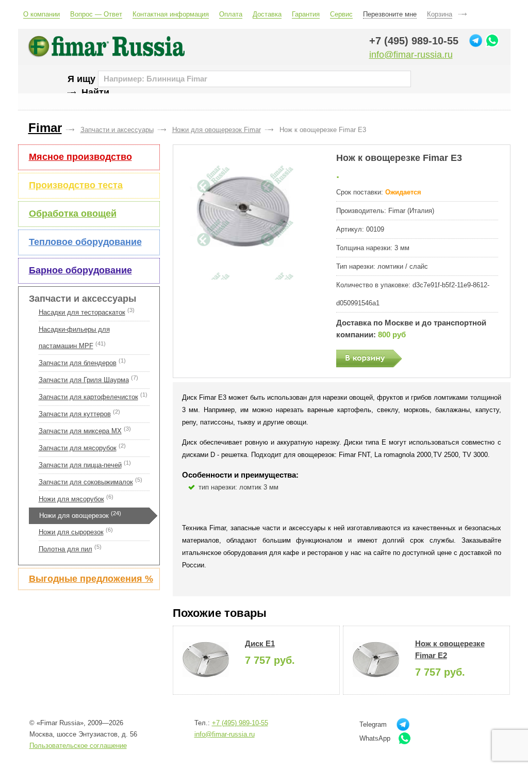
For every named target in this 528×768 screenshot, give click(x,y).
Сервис (341, 14)
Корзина (439, 14)
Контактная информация (171, 14)
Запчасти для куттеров (75, 414)
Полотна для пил (65, 549)
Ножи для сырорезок (71, 532)
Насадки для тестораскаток (82, 312)
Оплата (230, 14)
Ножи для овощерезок (74, 515)
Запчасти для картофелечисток (88, 397)
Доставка (267, 14)
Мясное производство (80, 157)
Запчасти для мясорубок (78, 448)
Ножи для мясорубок (71, 499)
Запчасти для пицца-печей (80, 465)
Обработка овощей (73, 213)
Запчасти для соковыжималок (86, 482)
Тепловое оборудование (85, 242)
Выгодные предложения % (91, 579)
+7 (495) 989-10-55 (413, 40)
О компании (41, 14)
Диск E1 (260, 643)
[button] (249, 216)
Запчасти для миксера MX (80, 431)
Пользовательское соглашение (78, 745)
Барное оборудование (80, 270)
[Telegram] (476, 40)
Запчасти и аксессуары (82, 298)
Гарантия (306, 14)
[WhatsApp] (492, 40)
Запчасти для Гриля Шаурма (84, 380)
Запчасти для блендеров (78, 363)
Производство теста (76, 185)
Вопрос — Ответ (96, 14)
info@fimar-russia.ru (411, 55)
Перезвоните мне (390, 14)
